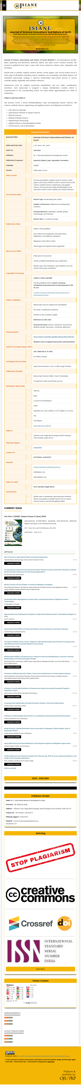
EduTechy (51, 1062)
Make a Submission (40, 788)
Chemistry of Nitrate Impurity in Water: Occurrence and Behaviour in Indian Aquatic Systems (37, 673)
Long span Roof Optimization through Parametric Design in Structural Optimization (34, 703)
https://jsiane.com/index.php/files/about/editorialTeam (54, 337)
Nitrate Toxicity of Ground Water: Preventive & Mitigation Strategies (28, 584)
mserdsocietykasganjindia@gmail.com (47, 467)
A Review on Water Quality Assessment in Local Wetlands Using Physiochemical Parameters (37, 716)
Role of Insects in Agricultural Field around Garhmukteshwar (26, 557)
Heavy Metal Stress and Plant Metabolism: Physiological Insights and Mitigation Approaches (37, 743)
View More (40, 969)
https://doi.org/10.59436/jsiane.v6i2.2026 (42, 528)
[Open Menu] (4, 5)
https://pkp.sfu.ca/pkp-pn (42, 426)
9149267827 (38, 448)
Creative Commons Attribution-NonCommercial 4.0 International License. (44, 1056)
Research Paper (13, 563)
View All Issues (10, 768)
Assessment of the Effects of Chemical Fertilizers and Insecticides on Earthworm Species (36, 629)
